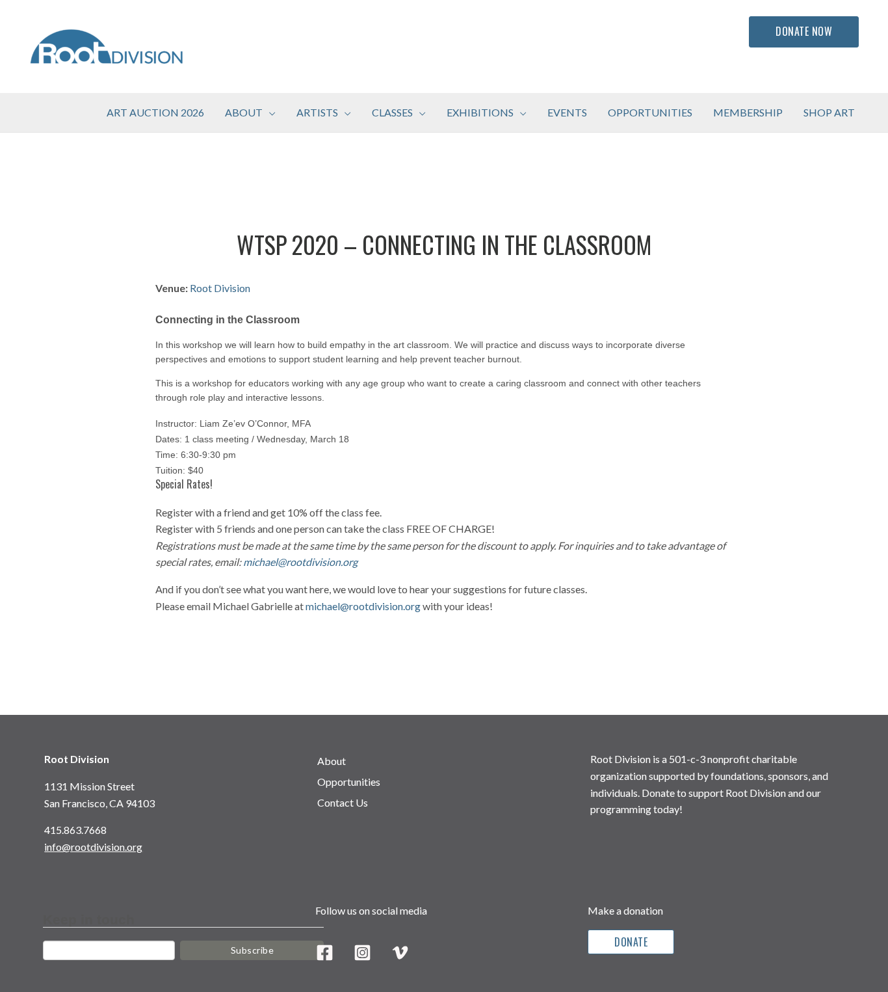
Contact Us (342, 802)
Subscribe (252, 950)
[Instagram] (362, 952)
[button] (269, 112)
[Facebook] (324, 952)
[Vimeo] (400, 952)
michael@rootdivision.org (300, 562)
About (331, 761)
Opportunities (348, 781)
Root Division (220, 288)
